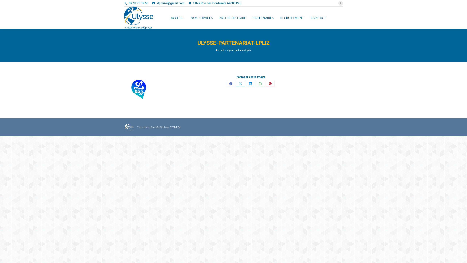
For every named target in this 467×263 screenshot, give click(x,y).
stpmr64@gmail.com (170, 3)
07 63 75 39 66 (138, 3)
